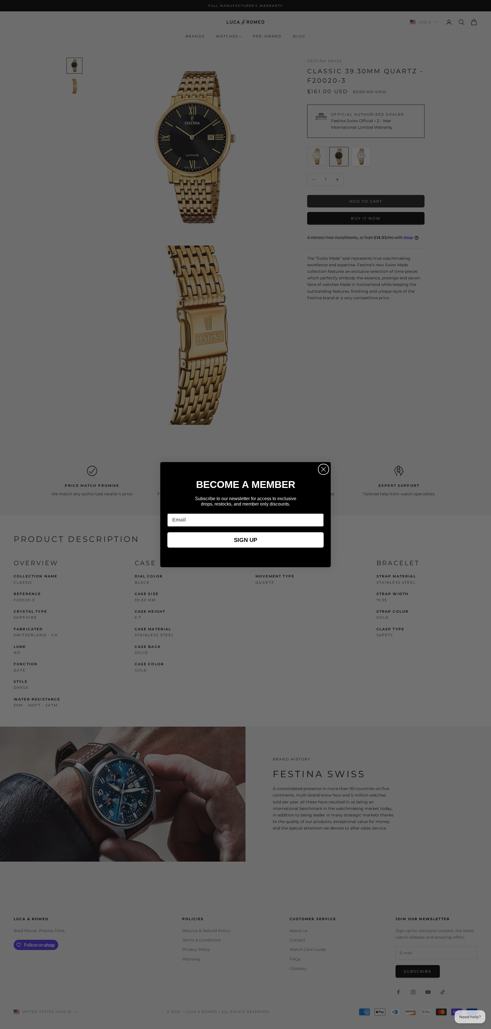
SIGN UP (245, 540)
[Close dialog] (323, 469)
